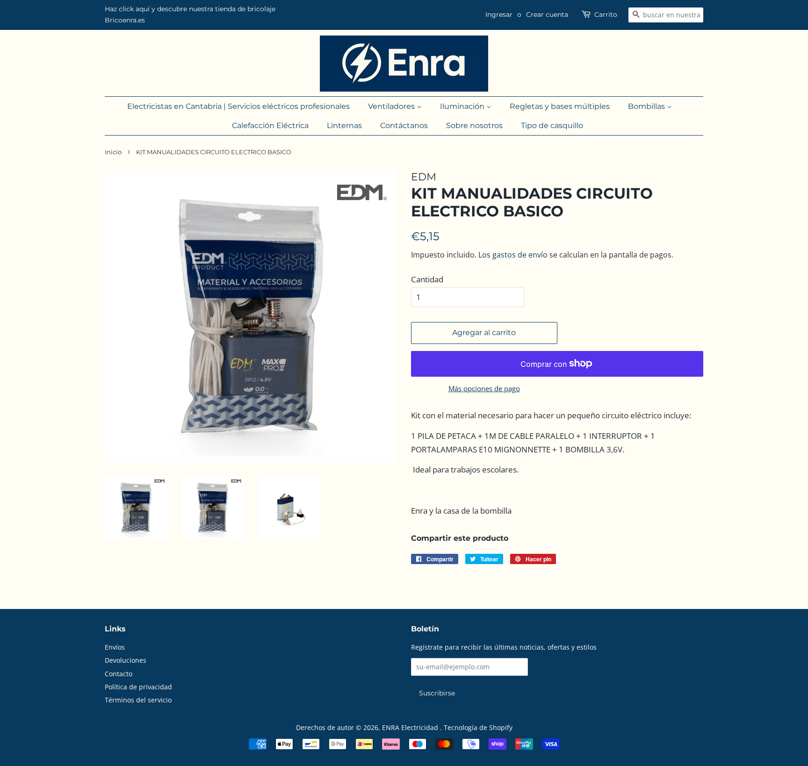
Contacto (118, 673)
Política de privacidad (138, 686)
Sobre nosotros (474, 125)
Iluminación (463, 106)
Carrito (605, 14)
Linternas (344, 125)
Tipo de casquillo (552, 125)
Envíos (115, 647)
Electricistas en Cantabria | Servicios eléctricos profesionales (238, 106)
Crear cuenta (547, 14)
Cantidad (427, 279)
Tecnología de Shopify (478, 727)
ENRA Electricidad (411, 727)
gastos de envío (520, 255)
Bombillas (647, 106)
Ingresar (498, 14)
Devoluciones (125, 660)
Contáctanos (404, 125)
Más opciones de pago (484, 388)
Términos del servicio (138, 699)
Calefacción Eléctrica (270, 125)
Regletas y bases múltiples (560, 106)
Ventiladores (392, 106)
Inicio (113, 152)
